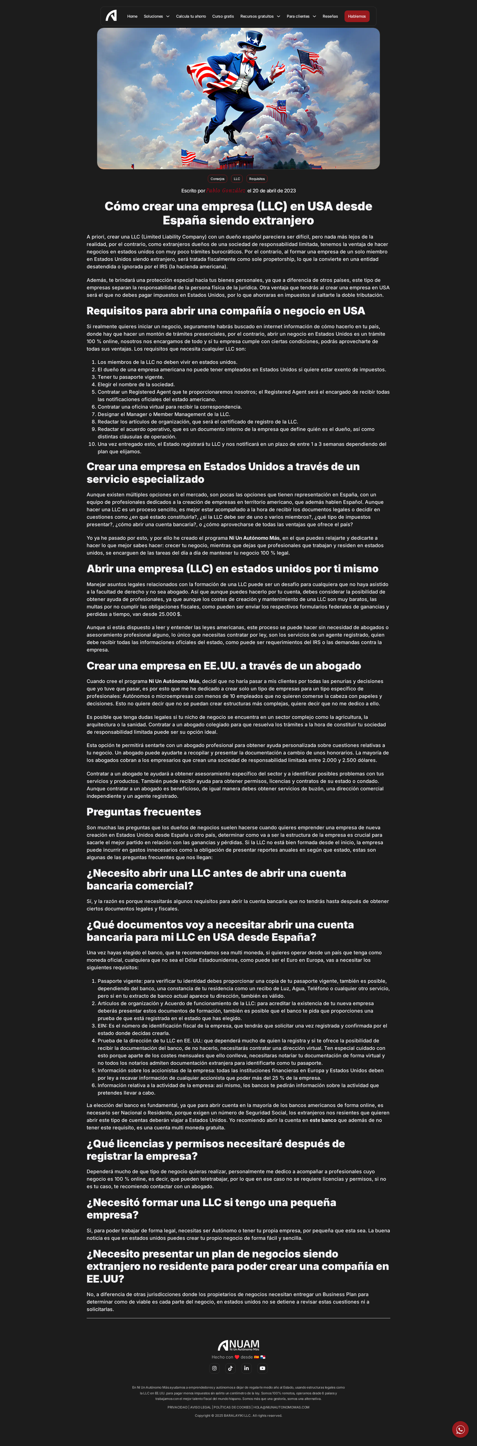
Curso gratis (223, 16)
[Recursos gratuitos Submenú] (278, 16)
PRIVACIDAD (178, 1407)
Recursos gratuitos (257, 16)
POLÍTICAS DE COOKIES (232, 1407)
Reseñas (330, 16)
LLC (237, 179)
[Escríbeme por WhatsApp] (460, 1429)
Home (132, 16)
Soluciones (153, 16)
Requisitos (257, 179)
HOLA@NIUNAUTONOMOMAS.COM (281, 1407)
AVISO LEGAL (200, 1407)
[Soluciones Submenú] (168, 16)
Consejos (217, 179)
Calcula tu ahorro (191, 16)
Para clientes (298, 16)
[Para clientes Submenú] (314, 16)
